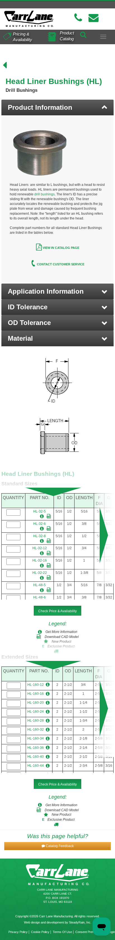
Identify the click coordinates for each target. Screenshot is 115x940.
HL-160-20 (35, 703)
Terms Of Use (62, 932)
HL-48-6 (39, 597)
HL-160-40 (35, 757)
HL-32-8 (39, 536)
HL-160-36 (35, 748)
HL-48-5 (39, 585)
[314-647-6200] (78, 18)
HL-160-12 (35, 685)
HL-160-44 (35, 766)
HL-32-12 (39, 548)
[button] (57, 291)
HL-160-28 (35, 720)
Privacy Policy (18, 932)
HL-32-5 (39, 511)
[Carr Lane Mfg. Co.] (28, 19)
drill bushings (44, 194)
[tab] (57, 107)
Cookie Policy (40, 932)
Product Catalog (67, 36)
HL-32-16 (39, 560)
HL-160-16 (35, 694)
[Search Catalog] (83, 33)
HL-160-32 (35, 729)
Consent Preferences (89, 932)
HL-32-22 (39, 573)
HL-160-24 (35, 712)
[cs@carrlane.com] (93, 18)
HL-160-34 (35, 738)
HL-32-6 (39, 524)
